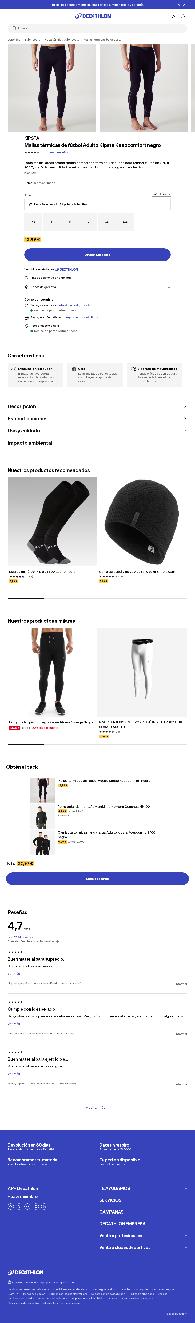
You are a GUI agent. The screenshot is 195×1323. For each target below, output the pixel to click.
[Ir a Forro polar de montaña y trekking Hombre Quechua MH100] (42, 816)
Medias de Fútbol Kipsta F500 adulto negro (42, 572)
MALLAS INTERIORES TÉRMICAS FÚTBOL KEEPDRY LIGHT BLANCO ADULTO (141, 724)
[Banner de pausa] (178, 5)
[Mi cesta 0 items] (182, 16)
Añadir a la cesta (97, 255)
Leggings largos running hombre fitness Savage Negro (51, 722)
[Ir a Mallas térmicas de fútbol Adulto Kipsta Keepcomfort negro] (42, 790)
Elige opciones (97, 879)
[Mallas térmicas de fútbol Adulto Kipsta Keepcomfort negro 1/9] (52, 88)
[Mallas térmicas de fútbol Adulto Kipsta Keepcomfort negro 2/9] (144, 88)
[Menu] (12, 16)
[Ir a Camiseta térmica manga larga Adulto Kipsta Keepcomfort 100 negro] (42, 842)
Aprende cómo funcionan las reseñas (31, 941)
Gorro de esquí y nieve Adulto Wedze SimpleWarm (137, 572)
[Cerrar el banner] (184, 5)
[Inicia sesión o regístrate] (173, 16)
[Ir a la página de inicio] (93, 16)
